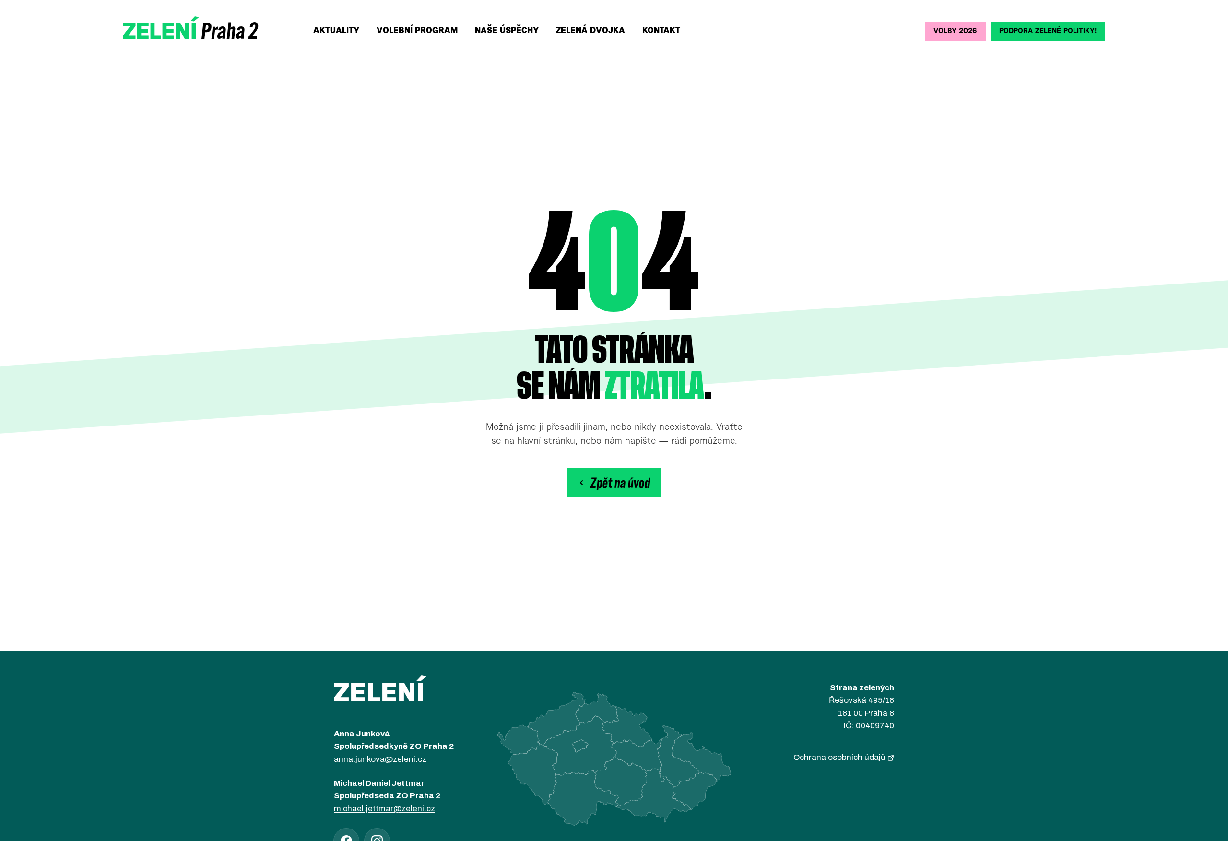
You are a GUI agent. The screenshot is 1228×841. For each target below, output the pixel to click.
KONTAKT (661, 31)
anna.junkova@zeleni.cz (380, 759)
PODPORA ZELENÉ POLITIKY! (1048, 31)
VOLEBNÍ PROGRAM (417, 31)
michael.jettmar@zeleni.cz (384, 808)
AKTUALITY (336, 31)
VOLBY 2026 (955, 31)
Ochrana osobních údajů (839, 757)
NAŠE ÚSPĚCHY (507, 31)
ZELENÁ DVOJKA (590, 31)
